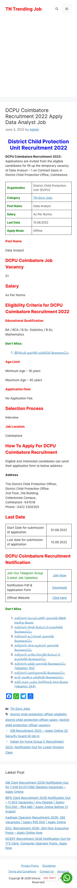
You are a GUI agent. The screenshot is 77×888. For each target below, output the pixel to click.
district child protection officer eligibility (38, 714)
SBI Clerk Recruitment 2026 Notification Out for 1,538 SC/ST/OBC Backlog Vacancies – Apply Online (36, 787)
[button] (57, 9)
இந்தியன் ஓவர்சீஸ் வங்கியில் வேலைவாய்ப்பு (42, 352)
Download (59, 587)
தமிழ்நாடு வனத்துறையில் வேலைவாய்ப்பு (40, 673)
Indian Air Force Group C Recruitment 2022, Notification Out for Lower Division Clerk (34, 747)
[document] (43, 652)
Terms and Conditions (22, 871)
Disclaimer (49, 865)
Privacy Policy (30, 865)
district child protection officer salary (31, 720)
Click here (59, 598)
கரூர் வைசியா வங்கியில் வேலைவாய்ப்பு (39, 677)
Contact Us (47, 871)
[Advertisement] (38, 58)
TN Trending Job (23, 9)
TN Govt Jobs (42, 198)
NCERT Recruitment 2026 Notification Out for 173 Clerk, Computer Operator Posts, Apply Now (38, 843)
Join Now (59, 575)
